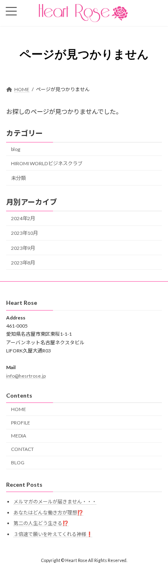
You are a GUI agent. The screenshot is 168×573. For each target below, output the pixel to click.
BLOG (17, 463)
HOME (18, 409)
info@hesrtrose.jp (26, 376)
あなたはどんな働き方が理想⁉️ (48, 513)
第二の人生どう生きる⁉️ (41, 524)
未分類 (18, 178)
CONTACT (22, 449)
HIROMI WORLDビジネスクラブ (46, 163)
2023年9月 (23, 248)
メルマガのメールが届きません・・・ (55, 502)
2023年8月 (23, 263)
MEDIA (18, 436)
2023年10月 (24, 233)
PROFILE (20, 423)
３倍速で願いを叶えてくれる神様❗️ (53, 534)
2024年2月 (23, 219)
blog (15, 149)
